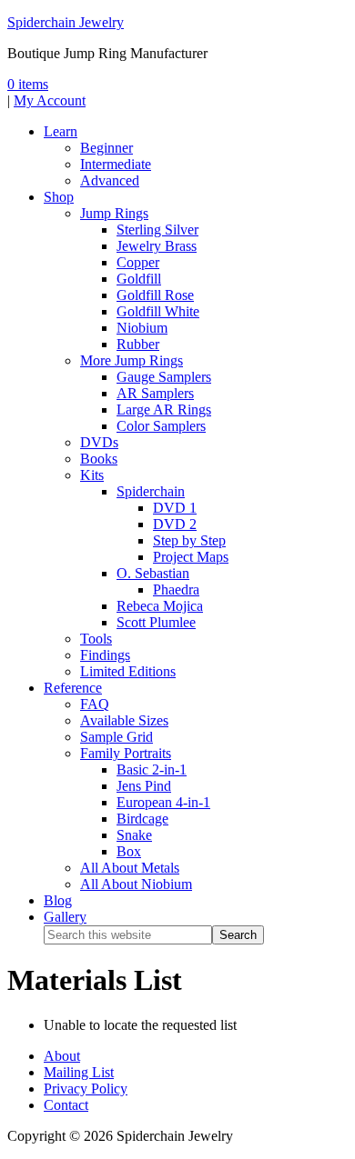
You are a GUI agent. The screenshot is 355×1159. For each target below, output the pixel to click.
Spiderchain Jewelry (65, 22)
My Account (50, 100)
